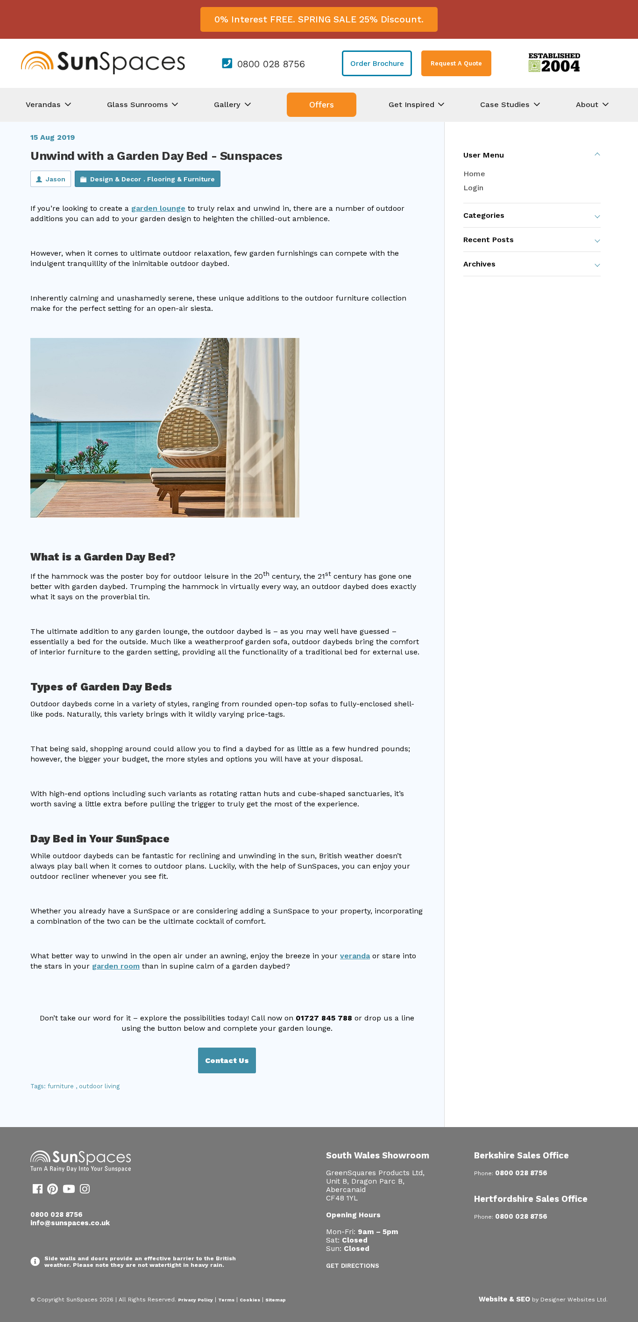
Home (474, 173)
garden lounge (158, 208)
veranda (355, 955)
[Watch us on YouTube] (69, 1190)
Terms (226, 1299)
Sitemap (275, 1299)
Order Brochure (377, 63)
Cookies (250, 1299)
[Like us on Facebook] (37, 1190)
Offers (321, 104)
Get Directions (352, 1265)
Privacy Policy (195, 1299)
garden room (116, 966)
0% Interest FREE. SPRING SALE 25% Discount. (319, 19)
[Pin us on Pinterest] (52, 1190)
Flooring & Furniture (181, 179)
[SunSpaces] (103, 72)
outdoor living (99, 1086)
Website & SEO (504, 1299)
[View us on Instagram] (85, 1190)
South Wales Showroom (377, 1155)
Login (473, 188)
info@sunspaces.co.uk (70, 1223)
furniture (61, 1086)
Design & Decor (115, 179)
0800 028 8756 (271, 64)
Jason (55, 179)
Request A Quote (456, 63)
